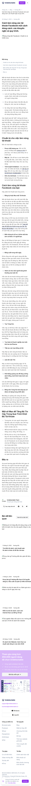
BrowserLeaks (6, 725)
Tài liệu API (5, 760)
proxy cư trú (21, 150)
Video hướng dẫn (7, 757)
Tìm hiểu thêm (12, 783)
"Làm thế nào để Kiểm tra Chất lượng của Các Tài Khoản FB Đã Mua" (15, 226)
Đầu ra (5, 72)
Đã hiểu (25, 781)
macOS (16, 715)
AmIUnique (5, 737)
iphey (3, 740)
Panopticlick (6, 734)
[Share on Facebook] (18, 506)
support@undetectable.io (10, 703)
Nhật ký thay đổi (22, 728)
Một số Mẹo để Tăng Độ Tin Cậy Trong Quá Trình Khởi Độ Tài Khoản (15, 68)
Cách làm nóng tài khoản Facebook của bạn (15, 65)
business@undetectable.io (10, 706)
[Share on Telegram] (26, 506)
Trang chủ (4, 9)
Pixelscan (5, 728)
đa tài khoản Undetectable (13, 173)
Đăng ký (22, 2)
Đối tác (19, 736)
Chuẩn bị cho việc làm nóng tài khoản (13, 62)
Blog (11, 9)
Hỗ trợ (4, 763)
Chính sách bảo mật (23, 754)
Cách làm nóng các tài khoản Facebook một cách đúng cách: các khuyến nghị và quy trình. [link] (15, 12)
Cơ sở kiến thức (7, 754)
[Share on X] (22, 506)
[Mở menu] (27, 2)
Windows (16, 710)
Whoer (4, 731)
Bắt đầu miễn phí (14, 674)
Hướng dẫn (17, 9)
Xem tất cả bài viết (22, 517)
